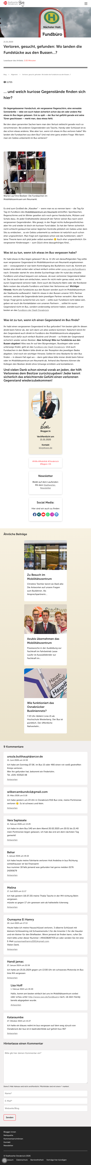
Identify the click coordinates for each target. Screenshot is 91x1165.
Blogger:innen (10, 1132)
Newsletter (8, 1145)
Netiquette (8, 1135)
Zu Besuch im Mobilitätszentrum (39, 576)
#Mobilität (42, 461)
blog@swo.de (45, 448)
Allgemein (14, 74)
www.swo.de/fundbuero (73, 269)
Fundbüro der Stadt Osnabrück (33, 310)
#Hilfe (35, 461)
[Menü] (85, 3)
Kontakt (7, 1142)
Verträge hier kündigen (56, 1160)
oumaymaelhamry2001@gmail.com (31, 941)
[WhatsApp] (48, 514)
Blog (5, 74)
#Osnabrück (53, 461)
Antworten (12, 779)
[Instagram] (52, 514)
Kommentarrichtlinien (13, 1139)
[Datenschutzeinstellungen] (4, 1160)
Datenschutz (22, 1160)
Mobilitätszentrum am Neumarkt (41, 212)
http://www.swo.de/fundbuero (43, 997)
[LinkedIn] (56, 514)
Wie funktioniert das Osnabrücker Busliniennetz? (40, 707)
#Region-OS (45, 464)
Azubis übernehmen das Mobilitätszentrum (43, 640)
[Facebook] (34, 514)
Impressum (9, 1160)
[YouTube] (43, 514)
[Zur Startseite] (14, 4)
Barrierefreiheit (37, 1160)
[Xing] (39, 514)
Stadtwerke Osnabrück (16, 1156)
